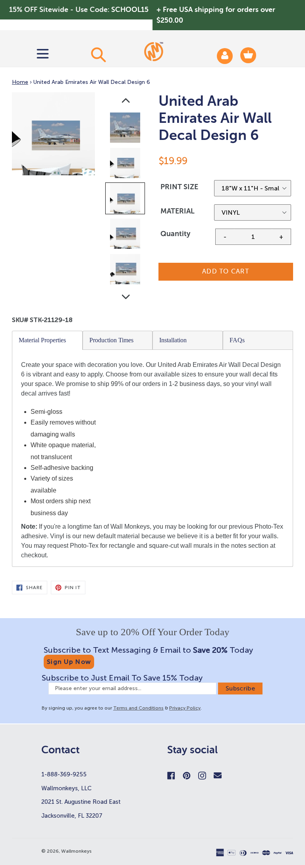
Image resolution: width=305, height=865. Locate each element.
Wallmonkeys (76, 851)
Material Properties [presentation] (42, 340)
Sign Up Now (69, 661)
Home (20, 82)
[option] (126, 129)
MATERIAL (177, 211)
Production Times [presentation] (111, 340)
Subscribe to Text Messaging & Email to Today (148, 650)
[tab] (47, 340)
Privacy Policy (185, 708)
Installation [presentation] (173, 340)
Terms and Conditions (138, 708)
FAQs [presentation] (237, 340)
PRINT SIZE (179, 186)
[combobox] (98, 54)
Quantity (175, 233)
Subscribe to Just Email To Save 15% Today (122, 678)
